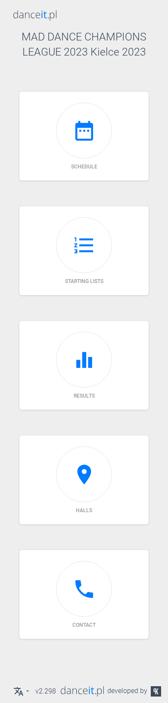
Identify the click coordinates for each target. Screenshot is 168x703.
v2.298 (45, 691)
